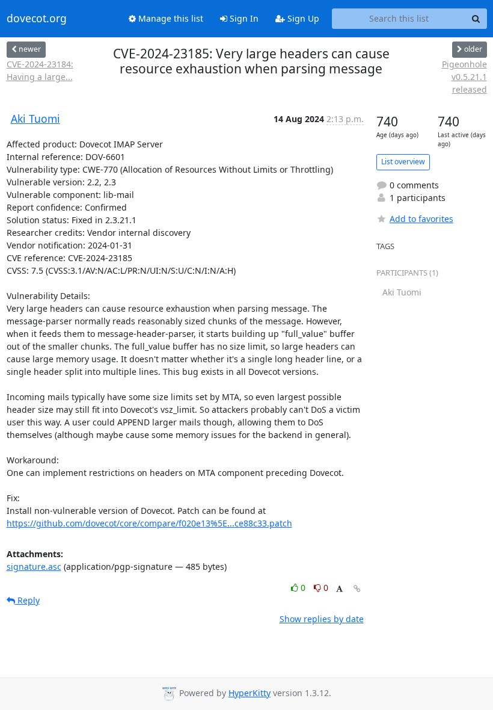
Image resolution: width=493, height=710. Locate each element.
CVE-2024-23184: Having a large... (40, 70)
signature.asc (34, 566)
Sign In (243, 18)
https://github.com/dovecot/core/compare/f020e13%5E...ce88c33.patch (149, 523)
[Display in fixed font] (339, 589)
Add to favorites (421, 218)
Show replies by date (322, 619)
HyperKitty (249, 693)
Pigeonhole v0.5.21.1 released (464, 76)
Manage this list (169, 18)
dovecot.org (37, 18)
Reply (27, 600)
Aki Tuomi (35, 118)
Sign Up (302, 18)
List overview (403, 161)
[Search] (476, 18)
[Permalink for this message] (357, 589)
